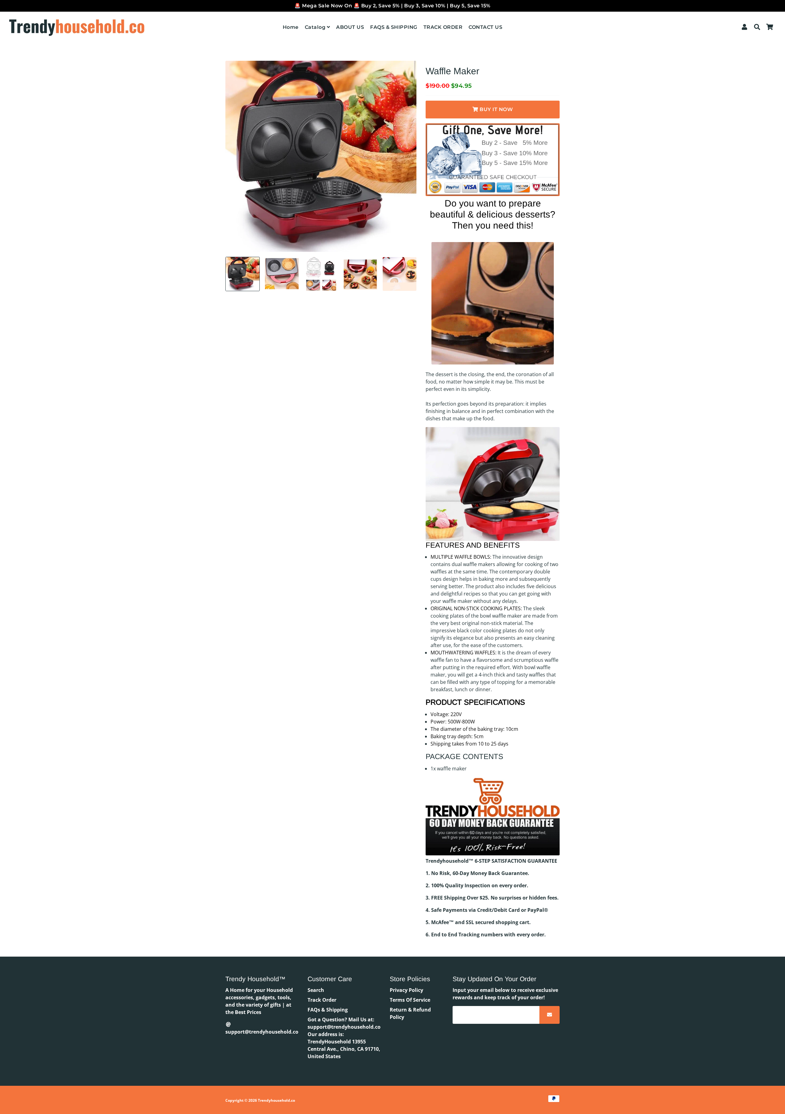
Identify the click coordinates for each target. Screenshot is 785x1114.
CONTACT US (485, 27)
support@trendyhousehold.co (261, 1031)
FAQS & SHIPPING (393, 27)
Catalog (316, 27)
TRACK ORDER (443, 27)
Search (316, 990)
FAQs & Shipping (328, 1009)
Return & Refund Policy (410, 1013)
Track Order (322, 999)
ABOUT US (350, 27)
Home (291, 27)
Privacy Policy (406, 990)
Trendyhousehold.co (276, 1100)
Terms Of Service (410, 999)
